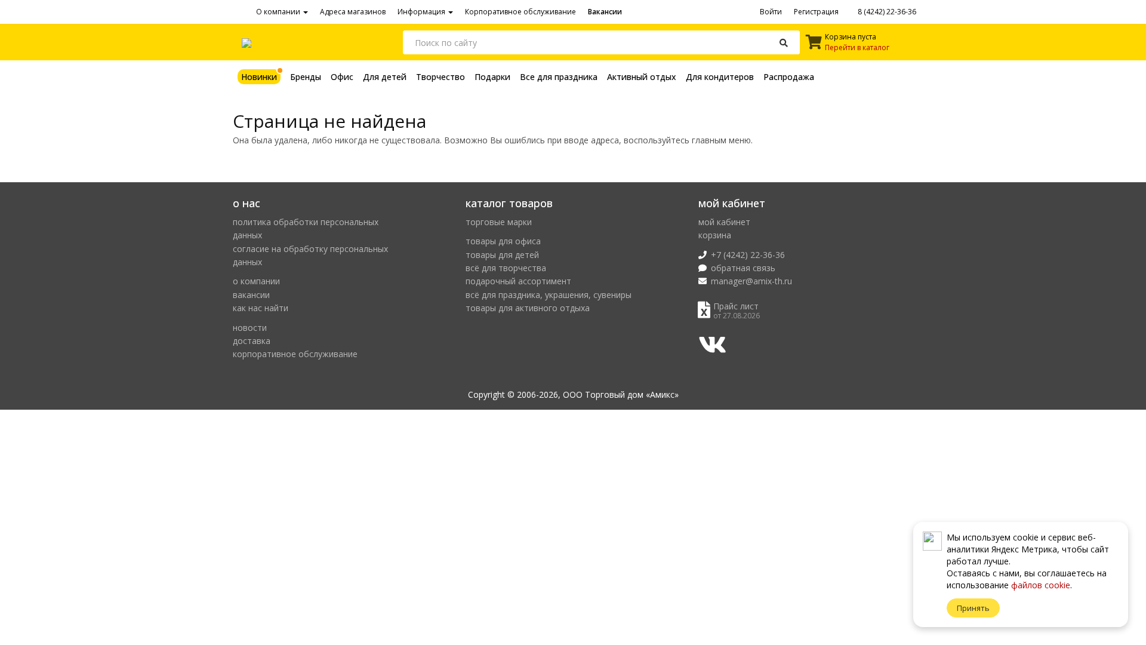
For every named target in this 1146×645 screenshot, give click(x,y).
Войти (771, 12)
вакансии (251, 294)
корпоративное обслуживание (295, 354)
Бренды (305, 76)
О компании (279, 12)
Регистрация (816, 12)
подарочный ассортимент (518, 281)
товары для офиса (503, 241)
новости (250, 327)
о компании (256, 281)
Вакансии (605, 12)
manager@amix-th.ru (751, 281)
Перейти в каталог (857, 47)
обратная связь (743, 268)
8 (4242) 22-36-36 (886, 12)
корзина (714, 235)
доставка (251, 340)
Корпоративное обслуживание (520, 12)
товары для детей (502, 254)
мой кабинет (724, 222)
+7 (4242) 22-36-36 (748, 254)
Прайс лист (736, 306)
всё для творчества (506, 268)
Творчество (440, 76)
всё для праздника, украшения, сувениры (548, 294)
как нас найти (260, 308)
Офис (342, 76)
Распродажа (788, 76)
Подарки (492, 76)
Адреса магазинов (353, 12)
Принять (973, 608)
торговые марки (499, 222)
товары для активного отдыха (528, 308)
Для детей (384, 76)
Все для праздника (558, 76)
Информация (422, 12)
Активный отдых (641, 76)
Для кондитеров (720, 76)
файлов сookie (1040, 585)
